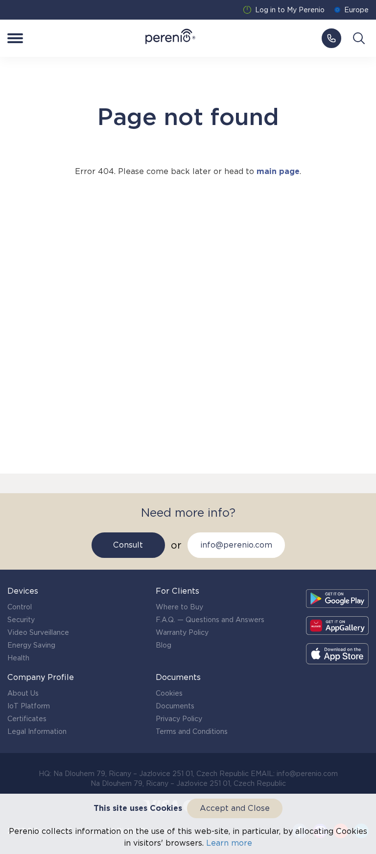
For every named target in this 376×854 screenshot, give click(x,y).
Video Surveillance (38, 632)
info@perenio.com (236, 545)
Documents (175, 706)
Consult (128, 545)
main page (278, 171)
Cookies (169, 693)
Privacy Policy (179, 719)
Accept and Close (235, 808)
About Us (23, 693)
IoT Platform (28, 706)
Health (18, 658)
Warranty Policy (182, 632)
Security (21, 620)
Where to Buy (179, 607)
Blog (163, 645)
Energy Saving (31, 645)
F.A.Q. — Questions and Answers (210, 620)
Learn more (229, 843)
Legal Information (37, 731)
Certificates (27, 719)
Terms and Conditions (192, 731)
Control (19, 607)
